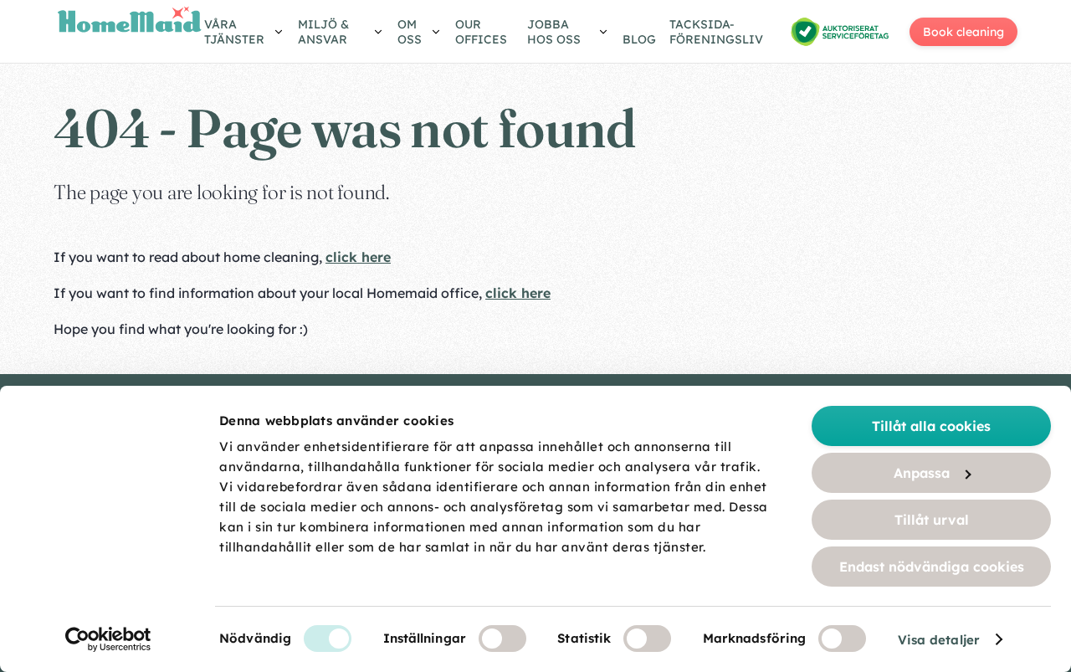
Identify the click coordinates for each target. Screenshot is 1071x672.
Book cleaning (963, 31)
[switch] (502, 638)
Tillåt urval (931, 519)
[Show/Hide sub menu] (244, 34)
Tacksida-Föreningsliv (716, 32)
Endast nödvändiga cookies (931, 566)
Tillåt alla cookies (931, 426)
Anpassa (922, 472)
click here (358, 257)
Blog (639, 39)
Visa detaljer (939, 640)
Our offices (481, 32)
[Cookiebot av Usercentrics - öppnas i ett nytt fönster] (108, 639)
